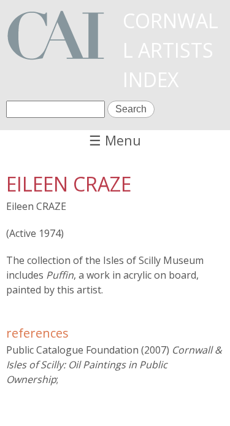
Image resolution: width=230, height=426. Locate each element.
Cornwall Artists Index (170, 50)
